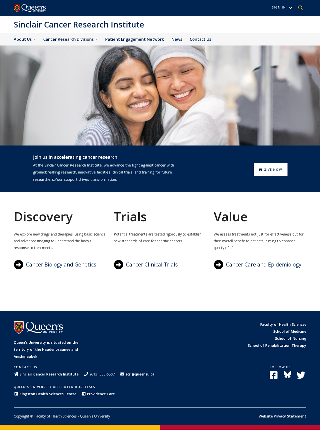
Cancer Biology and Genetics (61, 264)
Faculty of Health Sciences (283, 324)
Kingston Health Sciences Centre (48, 394)
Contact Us (200, 39)
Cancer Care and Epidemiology (264, 264)
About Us (23, 39)
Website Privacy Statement (282, 416)
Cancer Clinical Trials (152, 264)
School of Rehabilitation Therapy (277, 345)
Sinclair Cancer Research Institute (79, 24)
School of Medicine (289, 331)
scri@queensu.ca (140, 374)
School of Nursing (290, 338)
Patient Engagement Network (134, 39)
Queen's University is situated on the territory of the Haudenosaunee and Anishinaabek (46, 349)
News (177, 39)
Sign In (279, 7)
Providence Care (101, 394)
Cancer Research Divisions (69, 39)
